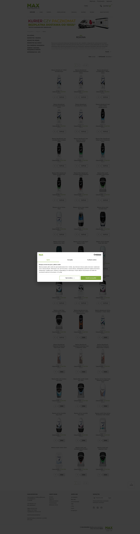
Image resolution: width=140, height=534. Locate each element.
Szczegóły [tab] (70, 259)
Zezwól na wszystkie (91, 278)
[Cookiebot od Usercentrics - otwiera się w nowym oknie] (94, 255)
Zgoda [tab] (48, 259)
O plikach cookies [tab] (91, 259)
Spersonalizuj (68, 278)
